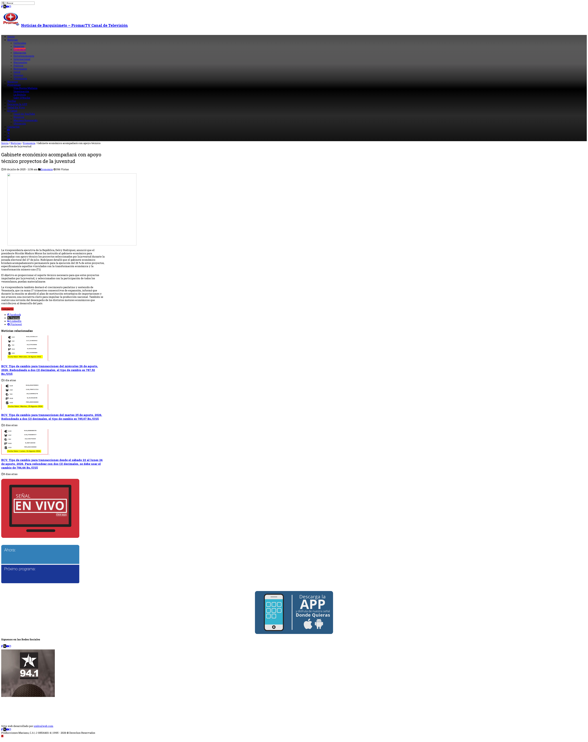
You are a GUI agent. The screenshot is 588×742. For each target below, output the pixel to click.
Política (18, 65)
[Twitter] (4, 6)
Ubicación (19, 123)
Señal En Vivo (16, 107)
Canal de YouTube (24, 113)
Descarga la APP (17, 104)
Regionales (20, 68)
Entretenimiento (23, 55)
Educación (19, 52)
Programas (14, 84)
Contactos (13, 126)
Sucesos (18, 75)
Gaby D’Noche (21, 97)
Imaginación (21, 91)
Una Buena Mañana (25, 88)
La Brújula (19, 94)
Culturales (19, 43)
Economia (19, 49)
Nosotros (18, 117)
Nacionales (20, 62)
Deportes (18, 46)
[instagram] (10, 6)
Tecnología (20, 78)
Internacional (21, 59)
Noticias (12, 39)
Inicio (11, 36)
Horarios (12, 81)
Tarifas (11, 101)
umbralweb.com (43, 726)
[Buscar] (3, 3)
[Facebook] (2, 6)
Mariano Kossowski (25, 120)
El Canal (12, 110)
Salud (16, 72)
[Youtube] (7, 6)
